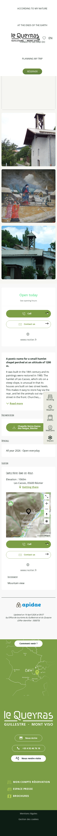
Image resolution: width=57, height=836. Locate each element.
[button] (37, 38)
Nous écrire (31, 738)
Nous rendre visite (31, 758)
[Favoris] (44, 38)
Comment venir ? (28, 643)
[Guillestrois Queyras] (25, 38)
